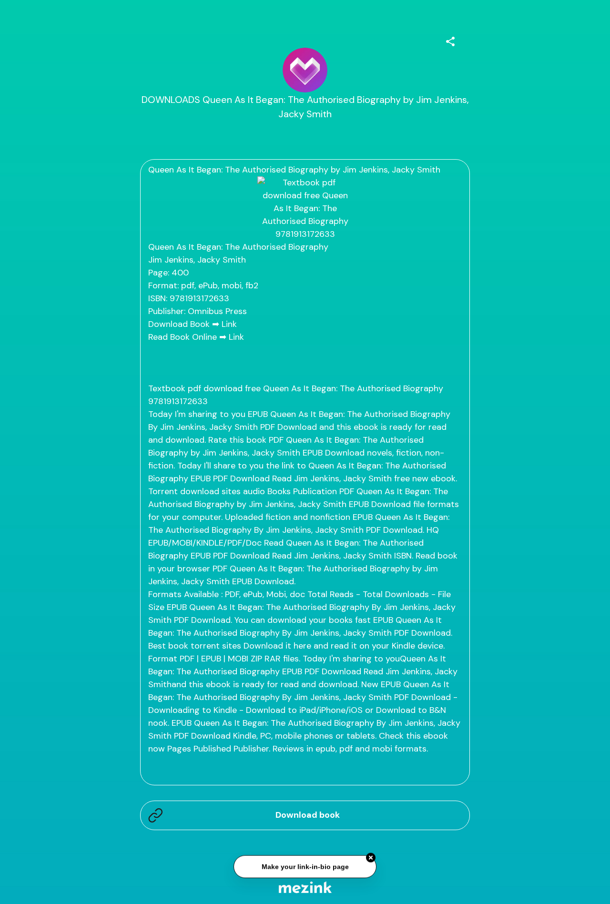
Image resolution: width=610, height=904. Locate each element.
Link (229, 324)
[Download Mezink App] (305, 887)
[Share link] (450, 40)
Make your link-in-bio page (304, 867)
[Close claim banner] (371, 858)
